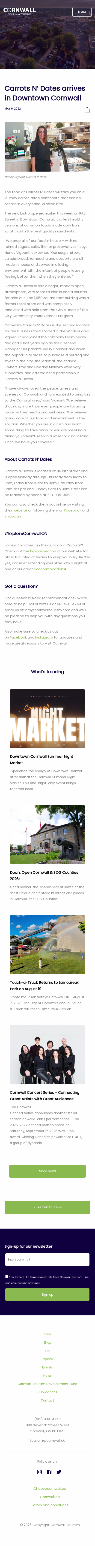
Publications (47, 1392)
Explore (47, 1359)
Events (47, 1367)
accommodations (49, 569)
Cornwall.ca (50, 1496)
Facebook (73, 510)
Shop (47, 1342)
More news (47, 1171)
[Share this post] (87, 110)
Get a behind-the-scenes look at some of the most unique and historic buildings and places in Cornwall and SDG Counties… (47, 893)
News (47, 1375)
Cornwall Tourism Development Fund (47, 1384)
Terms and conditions (49, 1505)
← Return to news (47, 1207)
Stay (47, 1334)
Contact (47, 1400)
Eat (47, 1350)
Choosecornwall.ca (49, 1488)
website (20, 510)
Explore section (43, 551)
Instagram (13, 516)
